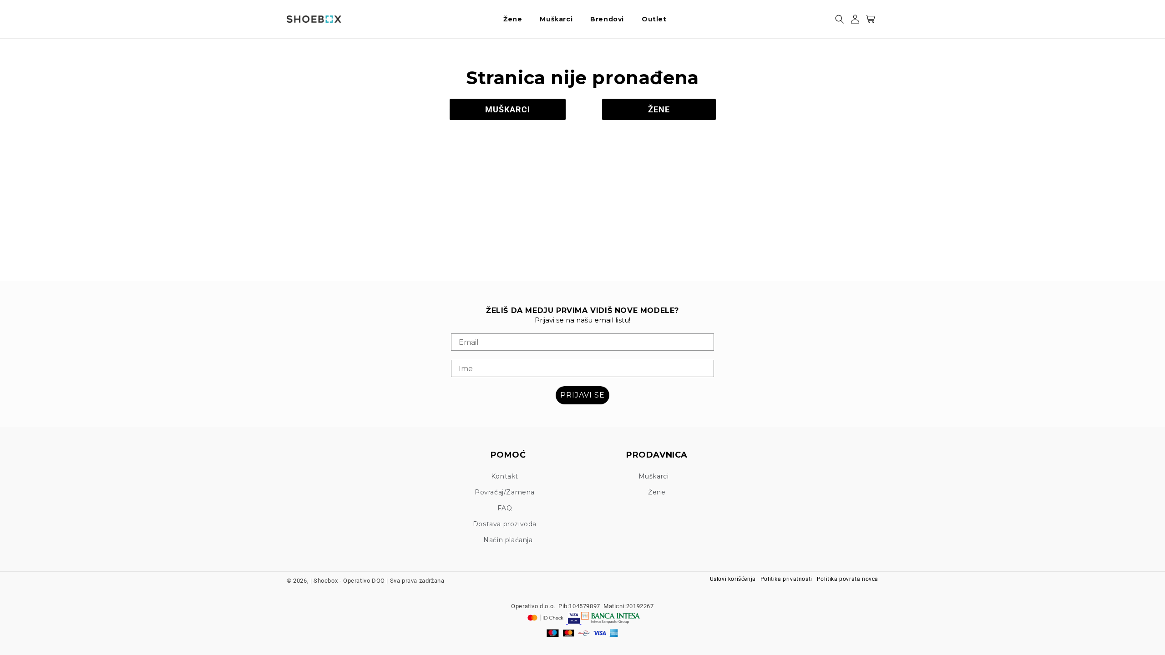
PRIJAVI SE (582, 395)
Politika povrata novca (847, 579)
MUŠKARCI (507, 109)
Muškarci (653, 476)
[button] (516, 19)
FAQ (504, 508)
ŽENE (659, 109)
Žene (656, 492)
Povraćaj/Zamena (505, 492)
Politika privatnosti (786, 579)
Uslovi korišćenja (733, 579)
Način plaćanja (507, 540)
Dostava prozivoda (505, 524)
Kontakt (504, 476)
